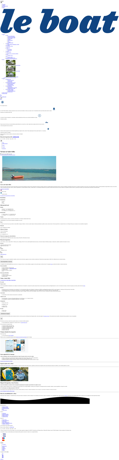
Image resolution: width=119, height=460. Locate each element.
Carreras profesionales (5, 420)
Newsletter (3, 4)
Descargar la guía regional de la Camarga (6, 361)
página (84, 285)
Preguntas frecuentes (5, 414)
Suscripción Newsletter (5, 408)
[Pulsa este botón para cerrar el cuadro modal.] (1, 141)
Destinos (3, 34)
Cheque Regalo (4, 410)
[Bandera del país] (1, 2)
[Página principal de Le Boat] (59, 32)
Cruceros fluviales (5, 143)
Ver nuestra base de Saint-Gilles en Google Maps (7, 195)
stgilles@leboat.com (3, 254)
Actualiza (2, 1)
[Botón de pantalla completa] (1, 182)
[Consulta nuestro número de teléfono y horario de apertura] (1, 98)
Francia (3, 145)
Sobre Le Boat (4, 419)
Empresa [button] (1, 418)
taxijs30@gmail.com (24, 322)
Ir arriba (1, 459)
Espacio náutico (8, 365)
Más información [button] (3, 405)
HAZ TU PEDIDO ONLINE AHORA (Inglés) (7, 391)
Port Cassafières (11, 335)
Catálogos (3, 5)
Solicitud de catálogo (5, 407)
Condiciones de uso (5, 416)
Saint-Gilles (4, 148)
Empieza (3, 78)
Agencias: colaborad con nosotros (7, 423)
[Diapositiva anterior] (1, 134)
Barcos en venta (4, 93)
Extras (51, 264)
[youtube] (2, 456)
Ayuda (3, 7)
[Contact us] (0, 99)
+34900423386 (15, 137)
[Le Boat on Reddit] (2, 457)
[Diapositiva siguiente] (2, 134)
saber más (66, 395)
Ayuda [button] (1, 411)
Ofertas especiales (4, 92)
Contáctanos (4, 413)
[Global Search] (0, 95)
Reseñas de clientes (5, 406)
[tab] (2, 154)
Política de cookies (5, 415)
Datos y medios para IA (5, 422)
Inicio (3, 142)
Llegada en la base (46, 316)
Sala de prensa (4, 421)
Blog (3, 409)
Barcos (3, 59)
